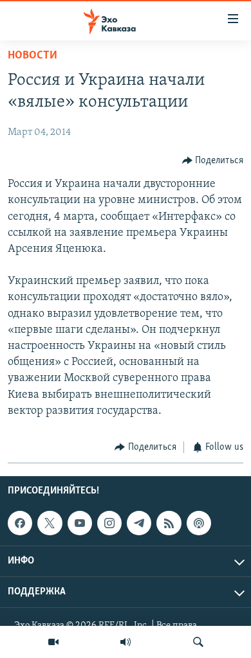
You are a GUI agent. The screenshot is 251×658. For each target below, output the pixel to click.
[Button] (213, 160)
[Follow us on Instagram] (109, 523)
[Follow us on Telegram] (139, 523)
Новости (32, 56)
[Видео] (53, 642)
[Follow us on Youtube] (80, 523)
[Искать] (198, 642)
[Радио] (125, 642)
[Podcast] (199, 523)
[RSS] (168, 523)
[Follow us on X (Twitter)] (49, 523)
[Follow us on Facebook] (20, 523)
